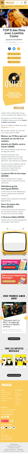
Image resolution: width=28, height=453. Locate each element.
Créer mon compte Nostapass (8, 409)
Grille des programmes (7, 398)
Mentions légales (14, 444)
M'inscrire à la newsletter (7, 411)
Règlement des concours (10, 449)
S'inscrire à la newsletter (18, 395)
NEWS (2, 6)
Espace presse (4, 435)
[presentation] (2, 318)
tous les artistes (15, 54)
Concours (17, 401)
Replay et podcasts (6, 394)
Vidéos (17, 397)
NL (17, 2)
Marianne (11, 127)
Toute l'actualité (9, 6)
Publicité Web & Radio (6, 437)
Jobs (2, 433)
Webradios (4, 396)
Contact (3, 430)
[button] (12, 336)
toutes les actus (15, 62)
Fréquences (4, 400)
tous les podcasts (15, 58)
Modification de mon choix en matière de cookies (14, 451)
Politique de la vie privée (14, 447)
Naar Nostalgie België (6, 439)
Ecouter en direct (5, 392)
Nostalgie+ (17, 403)
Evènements (18, 399)
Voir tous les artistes (14, 375)
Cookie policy (20, 449)
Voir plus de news (14, 338)
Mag (16, 392)
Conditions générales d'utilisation (14, 446)
